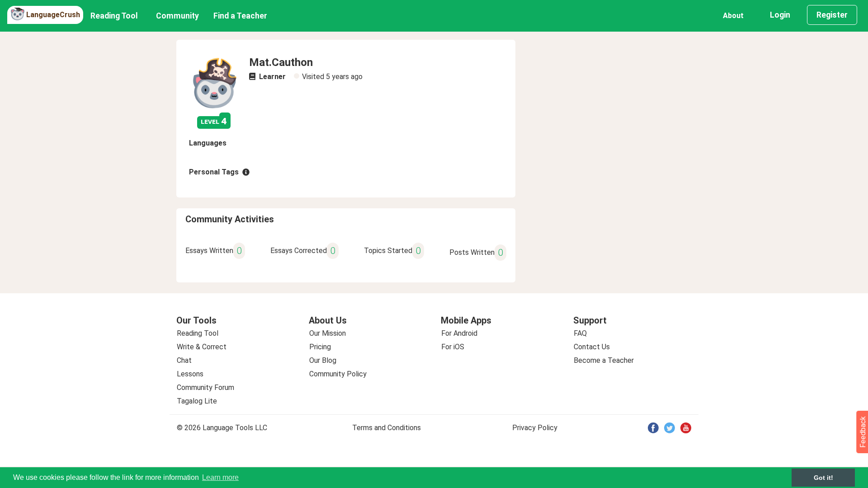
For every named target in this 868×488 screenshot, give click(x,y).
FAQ (580, 333)
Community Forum (205, 387)
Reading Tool (114, 15)
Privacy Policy (534, 427)
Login (780, 14)
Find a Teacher (240, 15)
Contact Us (592, 347)
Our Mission (327, 333)
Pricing (320, 347)
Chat (184, 360)
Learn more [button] (220, 477)
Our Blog (322, 360)
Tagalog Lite (197, 401)
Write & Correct (201, 347)
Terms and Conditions (386, 427)
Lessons (190, 374)
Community (177, 15)
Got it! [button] (823, 477)
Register (832, 14)
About (733, 15)
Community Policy (338, 374)
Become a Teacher (604, 360)
